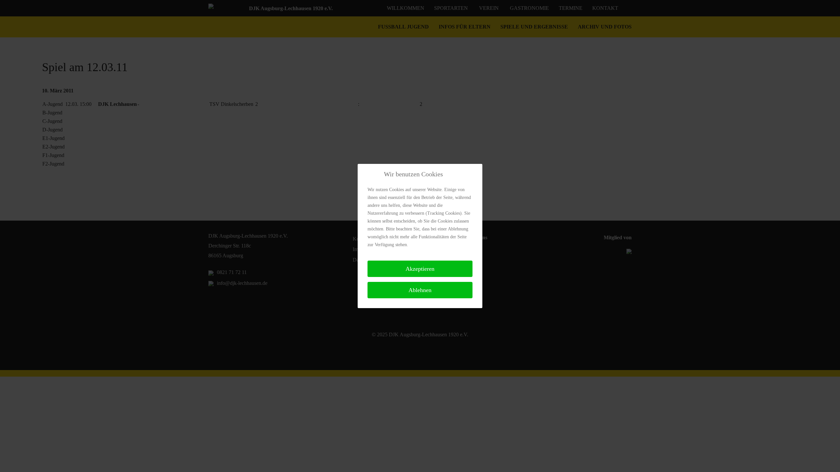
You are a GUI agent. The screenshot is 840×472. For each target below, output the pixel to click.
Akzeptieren (420, 269)
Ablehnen (420, 290)
